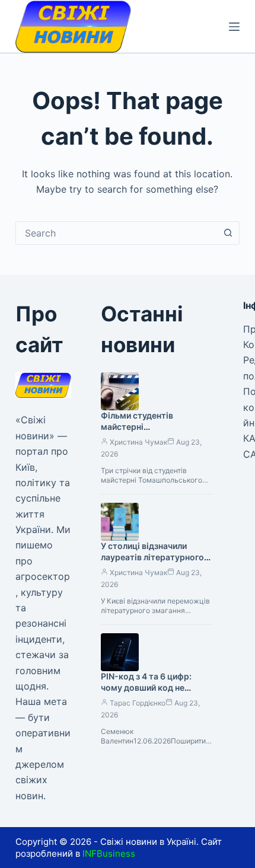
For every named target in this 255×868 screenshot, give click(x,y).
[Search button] (227, 233)
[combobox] (116, 233)
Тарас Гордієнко (137, 702)
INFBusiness (108, 853)
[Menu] (234, 26)
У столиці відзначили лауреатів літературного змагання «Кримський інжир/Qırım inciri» (152, 563)
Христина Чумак (138, 442)
